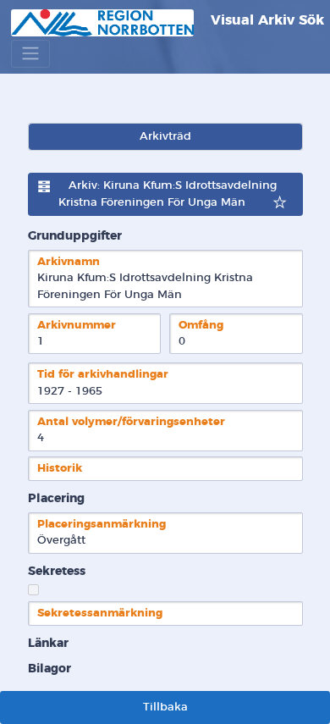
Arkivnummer (76, 325)
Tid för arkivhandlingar (102, 374)
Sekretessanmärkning (99, 613)
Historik (59, 468)
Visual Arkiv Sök (265, 20)
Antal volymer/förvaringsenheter (131, 422)
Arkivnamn (68, 262)
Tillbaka (165, 707)
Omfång (201, 325)
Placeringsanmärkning (101, 524)
